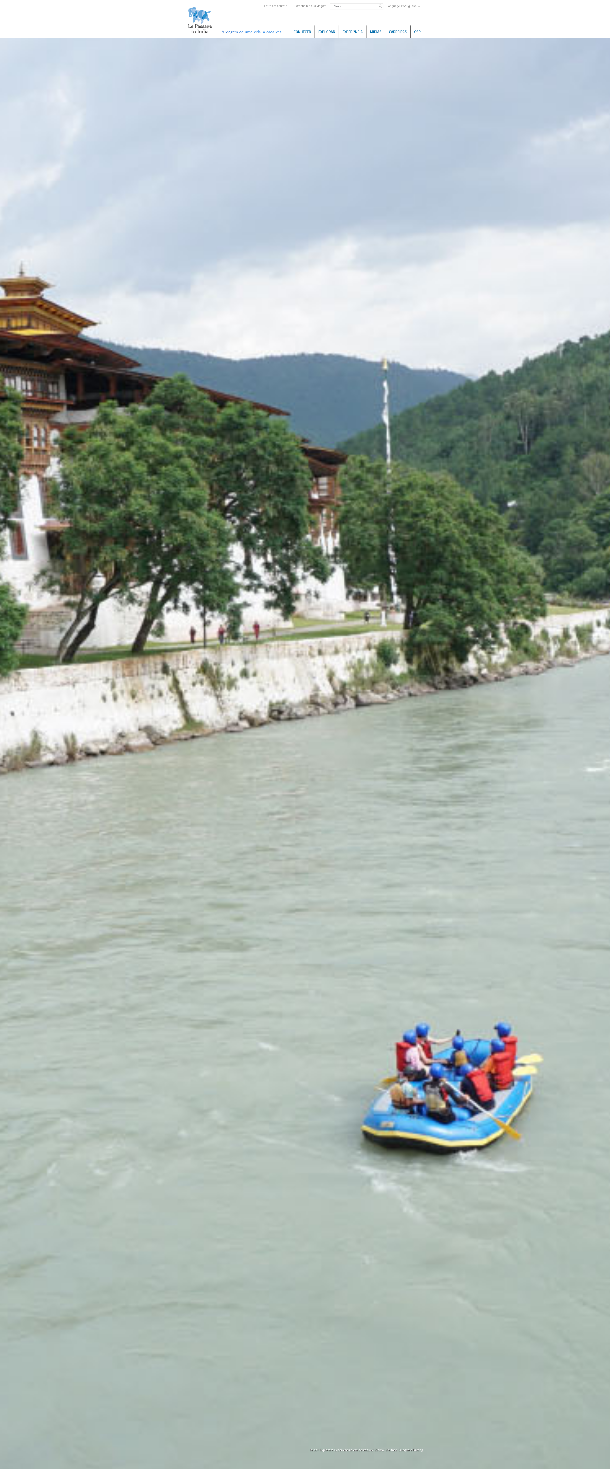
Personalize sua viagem (310, 6)
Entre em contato (275, 6)
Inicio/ (314, 1449)
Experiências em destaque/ (353, 1449)
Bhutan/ (391, 1449)
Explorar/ (326, 1449)
